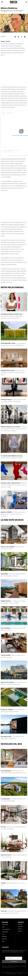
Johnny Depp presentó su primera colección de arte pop (13, 401)
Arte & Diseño (5, 932)
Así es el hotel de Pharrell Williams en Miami (13, 629)
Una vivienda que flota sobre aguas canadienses (12, 738)
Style (3, 934)
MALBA (8, 41)
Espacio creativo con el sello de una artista (13, 656)
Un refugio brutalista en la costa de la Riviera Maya (13, 800)
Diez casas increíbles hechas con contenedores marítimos (13, 575)
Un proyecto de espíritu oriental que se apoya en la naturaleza (13, 912)
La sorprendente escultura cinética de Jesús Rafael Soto (13, 344)
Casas (3, 927)
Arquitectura (5, 924)
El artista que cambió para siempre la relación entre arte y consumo (13, 514)
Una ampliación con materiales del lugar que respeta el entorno (13, 772)
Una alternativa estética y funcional (12, 548)
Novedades (4, 936)
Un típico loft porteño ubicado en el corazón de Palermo (13, 828)
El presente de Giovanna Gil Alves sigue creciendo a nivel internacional (12, 316)
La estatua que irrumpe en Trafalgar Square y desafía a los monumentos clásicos (14, 429)
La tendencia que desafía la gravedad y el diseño (12, 710)
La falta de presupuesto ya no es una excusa (14, 856)
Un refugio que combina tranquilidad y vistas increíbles (13, 602)
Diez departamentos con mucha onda (13, 884)
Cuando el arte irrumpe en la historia (12, 457)
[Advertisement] (14, 72)
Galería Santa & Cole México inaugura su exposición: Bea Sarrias (13, 372)
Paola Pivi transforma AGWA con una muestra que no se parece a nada (14, 485)
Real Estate (4, 939)
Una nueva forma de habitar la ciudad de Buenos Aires (13, 683)
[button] (26, 2)
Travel (3, 941)
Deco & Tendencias (6, 929)
